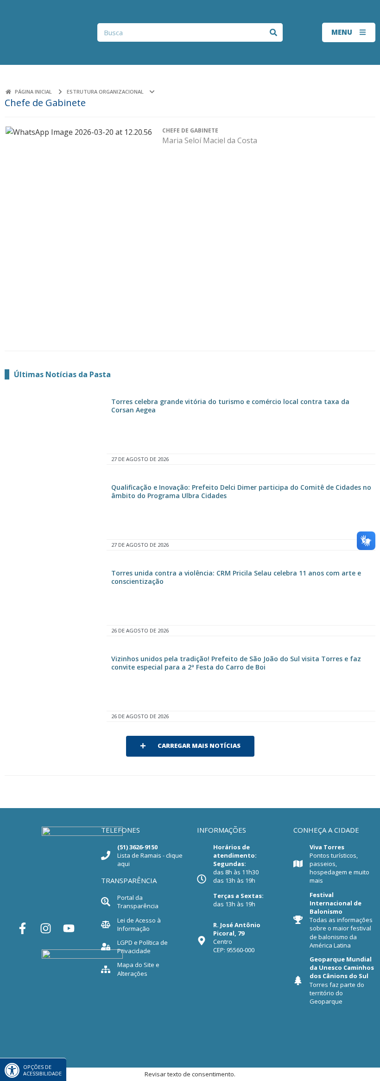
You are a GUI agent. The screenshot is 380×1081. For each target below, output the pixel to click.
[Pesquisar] (273, 32)
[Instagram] (45, 928)
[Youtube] (69, 928)
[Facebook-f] (22, 928)
